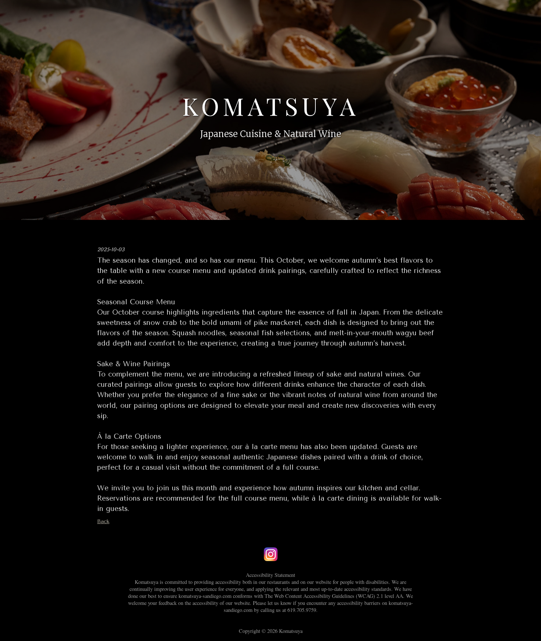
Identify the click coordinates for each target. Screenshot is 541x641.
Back (103, 521)
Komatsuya (270, 106)
